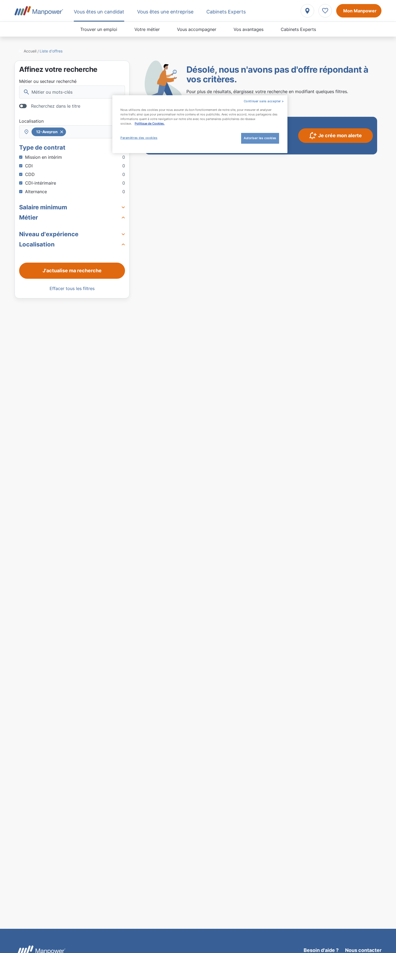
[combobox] (72, 132)
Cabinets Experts (298, 29)
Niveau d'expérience (48, 234)
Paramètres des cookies (139, 138)
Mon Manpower (360, 10)
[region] (199, 124)
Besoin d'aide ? (321, 950)
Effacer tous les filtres (72, 288)
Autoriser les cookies (260, 138)
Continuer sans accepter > (264, 101)
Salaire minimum (43, 207)
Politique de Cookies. (150, 123)
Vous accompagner (196, 29)
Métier (28, 217)
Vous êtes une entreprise (165, 12)
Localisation (31, 121)
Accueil (30, 51)
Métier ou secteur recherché (48, 81)
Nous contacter (363, 950)
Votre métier (147, 29)
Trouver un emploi (98, 29)
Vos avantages (248, 29)
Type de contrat (42, 147)
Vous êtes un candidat (99, 12)
